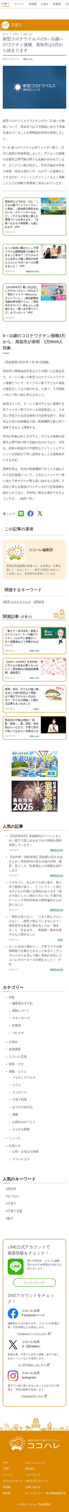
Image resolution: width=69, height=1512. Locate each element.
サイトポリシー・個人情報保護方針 (45, 1493)
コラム (16, 1084)
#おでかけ (12, 1196)
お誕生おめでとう (24, 1121)
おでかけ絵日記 (22, 1107)
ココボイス (19, 1092)
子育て (16, 34)
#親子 (9, 1218)
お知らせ (15, 1145)
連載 (15, 1114)
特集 (12, 997)
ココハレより (21, 1159)
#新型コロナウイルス (17, 601)
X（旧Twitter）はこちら (32, 1364)
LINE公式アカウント (37, 1480)
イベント (8, 1474)
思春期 (6, 1493)
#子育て (11, 1203)
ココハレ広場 (17, 1056)
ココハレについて (35, 1462)
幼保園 (6, 1486)
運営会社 (30, 1468)
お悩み (13, 1041)
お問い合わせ (32, 1486)
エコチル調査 (21, 1129)
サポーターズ (21, 1018)
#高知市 (39, 601)
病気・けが (28, 34)
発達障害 (15, 1049)
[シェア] (30, 513)
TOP (5, 1462)
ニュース (15, 1138)
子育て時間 (19, 1099)
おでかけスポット (13, 1480)
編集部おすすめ (22, 1003)
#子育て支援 (14, 1211)
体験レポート (21, 1010)
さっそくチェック (34, 1282)
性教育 (16, 1025)
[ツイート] (40, 513)
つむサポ (18, 1032)
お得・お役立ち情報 (25, 1151)
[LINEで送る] (21, 513)
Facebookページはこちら (32, 1333)
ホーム (5, 34)
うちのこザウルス (24, 1077)
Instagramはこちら (32, 1395)
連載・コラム (17, 1071)
